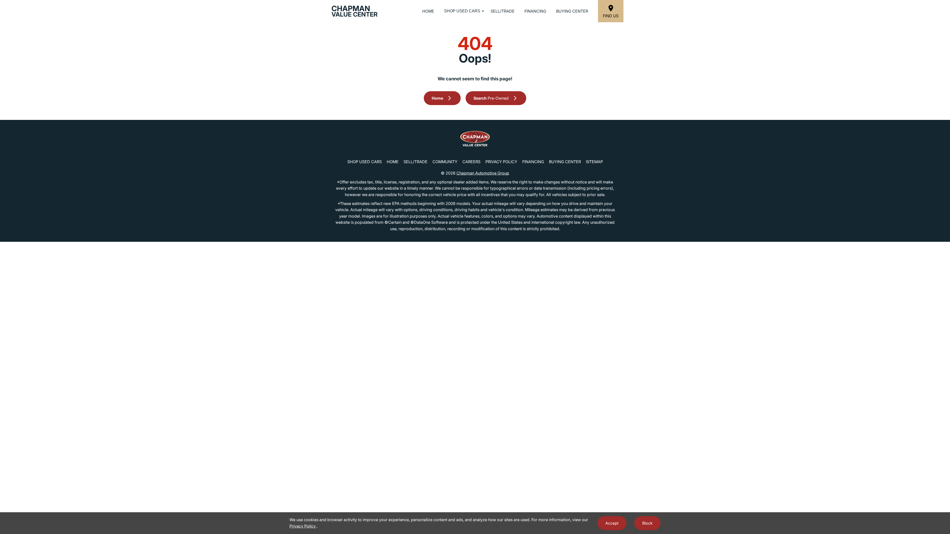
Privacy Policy (501, 161)
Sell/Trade (503, 11)
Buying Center (572, 11)
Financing (535, 11)
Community (444, 161)
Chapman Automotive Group (482, 173)
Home (428, 11)
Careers (471, 161)
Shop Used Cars (462, 11)
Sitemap (594, 161)
